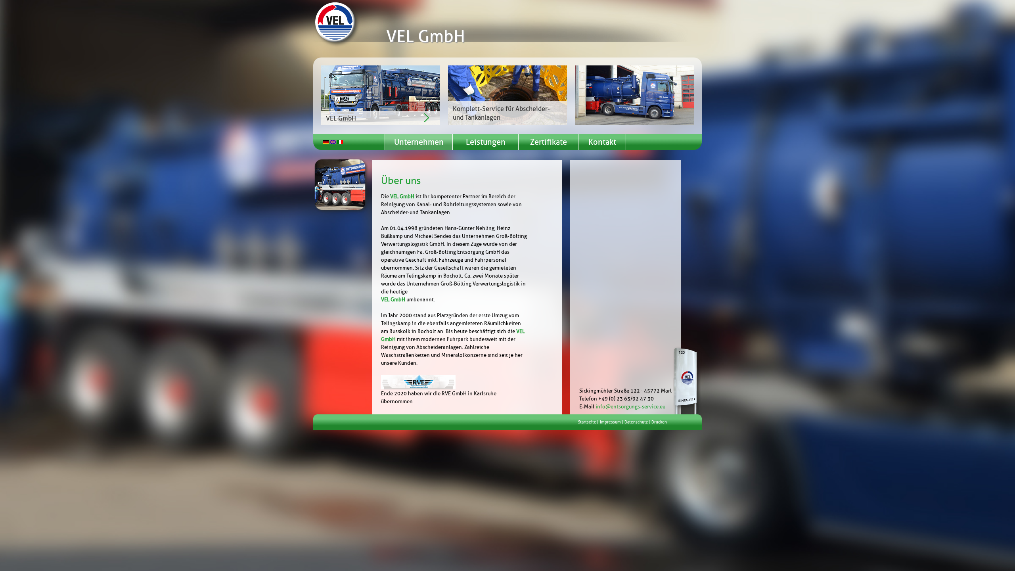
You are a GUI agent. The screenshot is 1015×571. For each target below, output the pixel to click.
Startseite (587, 422)
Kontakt (602, 142)
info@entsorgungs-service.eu (630, 406)
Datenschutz (636, 422)
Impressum (610, 422)
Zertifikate (548, 142)
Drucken (659, 422)
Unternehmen (419, 142)
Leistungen (486, 142)
